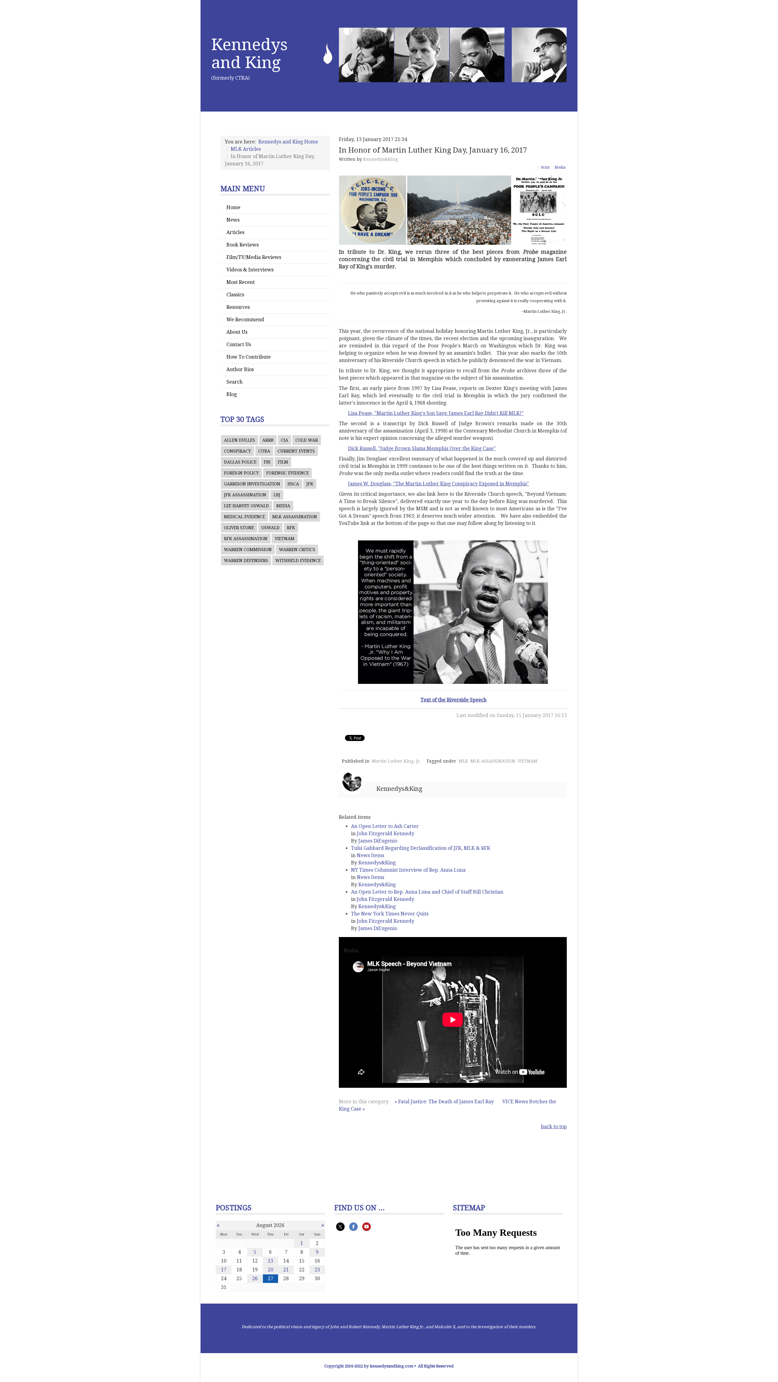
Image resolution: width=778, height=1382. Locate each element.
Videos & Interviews (250, 270)
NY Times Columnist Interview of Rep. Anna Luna (408, 870)
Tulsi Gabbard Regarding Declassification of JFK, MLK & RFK (420, 848)
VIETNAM (284, 538)
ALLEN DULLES (239, 440)
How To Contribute (248, 357)
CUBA (264, 451)
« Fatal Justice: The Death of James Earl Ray (444, 1102)
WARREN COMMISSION (248, 549)
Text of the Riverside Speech (454, 700)
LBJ (277, 494)
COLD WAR (306, 440)
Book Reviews (242, 245)
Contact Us (238, 344)
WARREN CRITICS (297, 549)
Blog (231, 394)
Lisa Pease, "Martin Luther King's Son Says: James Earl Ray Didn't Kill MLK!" (436, 413)
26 (255, 1278)
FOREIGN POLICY (241, 472)
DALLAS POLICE (240, 462)
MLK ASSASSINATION (294, 516)
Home (233, 207)
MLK (463, 761)
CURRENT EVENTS (296, 451)
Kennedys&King (380, 159)
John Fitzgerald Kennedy (385, 833)
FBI (267, 462)
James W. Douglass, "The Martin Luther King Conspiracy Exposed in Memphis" (438, 484)
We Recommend (245, 319)
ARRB (268, 440)
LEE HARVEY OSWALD (246, 505)
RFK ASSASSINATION (245, 538)
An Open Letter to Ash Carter (385, 826)
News (232, 220)
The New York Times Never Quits (390, 914)
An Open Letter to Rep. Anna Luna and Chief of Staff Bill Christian (427, 892)
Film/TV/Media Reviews (253, 257)
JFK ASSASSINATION (245, 494)
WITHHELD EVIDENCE (298, 560)
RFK (291, 527)
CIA (284, 440)
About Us (236, 332)
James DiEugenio (377, 841)
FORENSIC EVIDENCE (287, 472)
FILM (283, 462)
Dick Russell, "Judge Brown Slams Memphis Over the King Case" (422, 448)
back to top (554, 1126)
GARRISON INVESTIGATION (252, 483)
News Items (370, 855)
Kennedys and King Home (288, 142)
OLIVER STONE (239, 527)
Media (560, 167)
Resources (238, 307)
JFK (309, 483)
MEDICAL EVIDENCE (244, 516)
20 (270, 1270)
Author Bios (240, 369)
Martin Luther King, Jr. (396, 761)
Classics (235, 295)
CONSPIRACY (237, 451)
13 (270, 1261)
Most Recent (240, 282)
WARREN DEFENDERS (246, 560)
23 (317, 1270)
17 (223, 1270)
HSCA (293, 483)
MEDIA (283, 505)
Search (234, 382)
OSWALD (270, 527)
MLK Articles (246, 149)
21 (286, 1270)
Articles (235, 232)
